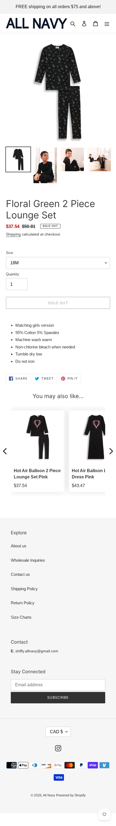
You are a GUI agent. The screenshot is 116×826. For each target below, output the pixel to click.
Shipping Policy (24, 588)
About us (18, 546)
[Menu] (106, 23)
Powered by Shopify (71, 795)
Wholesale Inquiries (28, 560)
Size (9, 253)
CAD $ (56, 731)
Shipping (13, 234)
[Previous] (5, 451)
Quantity (12, 274)
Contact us (20, 574)
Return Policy (23, 603)
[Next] (110, 451)
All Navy (49, 795)
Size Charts (21, 617)
